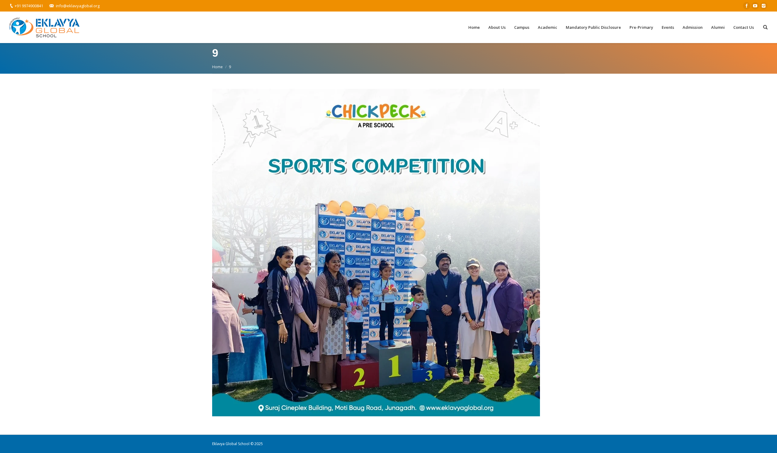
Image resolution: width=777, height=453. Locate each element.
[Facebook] (746, 5)
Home (217, 66)
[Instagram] (763, 5)
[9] (388, 252)
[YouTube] (755, 5)
